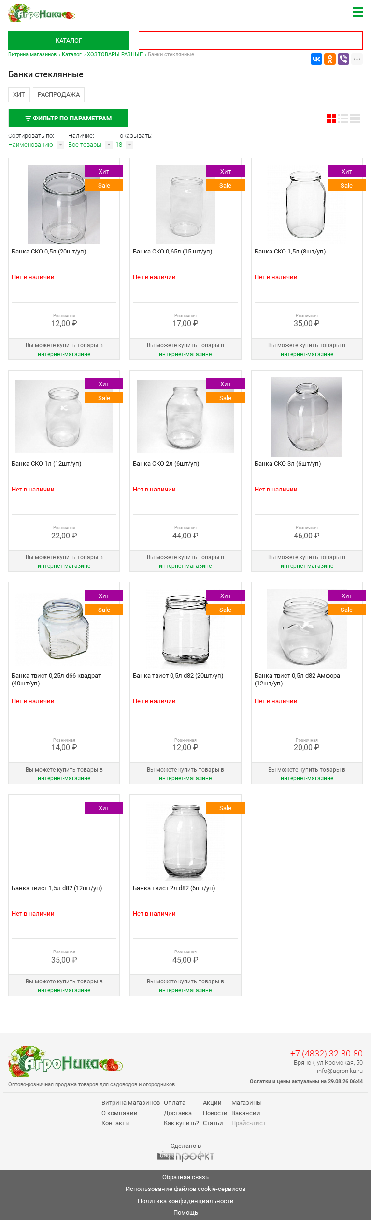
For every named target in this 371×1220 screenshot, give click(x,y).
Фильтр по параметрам (71, 118)
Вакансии (245, 1112)
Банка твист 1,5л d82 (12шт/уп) (57, 888)
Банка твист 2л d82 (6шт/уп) (174, 888)
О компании (119, 1112)
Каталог (69, 40)
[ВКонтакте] (316, 59)
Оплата (175, 1102)
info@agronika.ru (340, 1070)
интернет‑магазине (64, 354)
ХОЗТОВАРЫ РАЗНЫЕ (115, 54)
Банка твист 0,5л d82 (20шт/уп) (178, 675)
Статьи (213, 1123)
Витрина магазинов (32, 54)
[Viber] (343, 59)
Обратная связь (185, 1177)
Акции (212, 1102)
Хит (19, 94)
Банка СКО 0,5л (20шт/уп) (49, 251)
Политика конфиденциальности (186, 1201)
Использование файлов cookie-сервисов (185, 1188)
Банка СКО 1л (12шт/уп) (47, 463)
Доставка (178, 1112)
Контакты (115, 1123)
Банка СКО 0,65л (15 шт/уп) (173, 251)
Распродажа (59, 94)
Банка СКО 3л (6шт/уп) (288, 463)
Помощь (185, 1212)
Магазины (246, 1102)
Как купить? (181, 1123)
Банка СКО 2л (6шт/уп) (166, 463)
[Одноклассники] (330, 59)
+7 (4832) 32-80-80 (326, 1053)
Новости (215, 1112)
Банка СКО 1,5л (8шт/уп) (290, 251)
